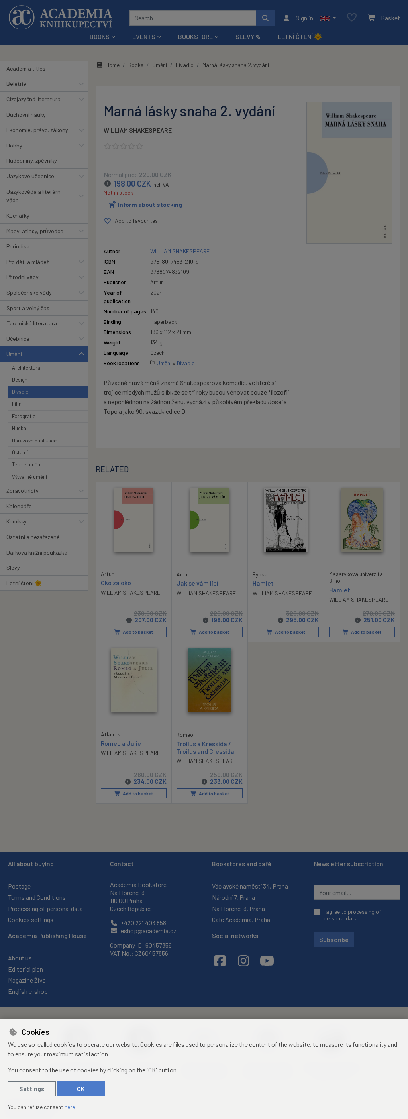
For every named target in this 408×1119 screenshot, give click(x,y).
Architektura (26, 367)
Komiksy (16, 521)
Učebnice (17, 338)
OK (81, 1088)
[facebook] (220, 960)
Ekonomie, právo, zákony (37, 129)
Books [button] (100, 36)
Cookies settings (30, 919)
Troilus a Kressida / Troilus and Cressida (205, 747)
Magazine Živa (27, 980)
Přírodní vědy (22, 276)
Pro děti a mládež (27, 261)
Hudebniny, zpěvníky (31, 160)
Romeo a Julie (121, 743)
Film (17, 404)
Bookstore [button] (195, 36)
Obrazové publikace (34, 440)
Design (19, 379)
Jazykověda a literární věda (34, 196)
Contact (122, 863)
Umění (14, 353)
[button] (328, 18)
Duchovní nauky (26, 114)
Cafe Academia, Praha (241, 919)
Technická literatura (31, 323)
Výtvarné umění (29, 477)
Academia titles (25, 68)
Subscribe (334, 939)
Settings (32, 1088)
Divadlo (20, 392)
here (70, 1106)
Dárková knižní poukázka (36, 552)
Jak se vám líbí (197, 583)
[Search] (265, 18)
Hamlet (263, 583)
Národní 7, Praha (233, 897)
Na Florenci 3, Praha (238, 908)
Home (113, 64)
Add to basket (137, 632)
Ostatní (20, 452)
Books (135, 64)
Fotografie (23, 416)
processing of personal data (352, 915)
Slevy (13, 567)
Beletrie (16, 83)
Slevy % (248, 36)
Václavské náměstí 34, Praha (250, 886)
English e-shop (28, 991)
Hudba (19, 428)
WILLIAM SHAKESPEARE (138, 130)
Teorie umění (26, 464)
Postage (19, 886)
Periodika (17, 246)
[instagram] (243, 960)
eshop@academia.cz (148, 930)
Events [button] (143, 36)
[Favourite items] (351, 17)
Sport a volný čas (27, 308)
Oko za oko (116, 582)
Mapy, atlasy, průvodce (34, 231)
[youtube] (267, 960)
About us (20, 958)
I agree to (352, 915)
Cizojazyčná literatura (33, 99)
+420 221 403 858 (143, 922)
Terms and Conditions (37, 897)
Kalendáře (19, 506)
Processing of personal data (45, 908)
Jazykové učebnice (30, 176)
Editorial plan (25, 969)
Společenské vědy (29, 292)
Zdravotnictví (23, 490)
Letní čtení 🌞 (300, 36)
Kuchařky (17, 215)
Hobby (14, 145)
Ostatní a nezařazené (33, 536)
